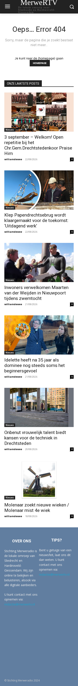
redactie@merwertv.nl (19, 604)
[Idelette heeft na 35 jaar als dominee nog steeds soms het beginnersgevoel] (39, 335)
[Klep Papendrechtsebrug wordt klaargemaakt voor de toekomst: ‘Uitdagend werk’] (39, 190)
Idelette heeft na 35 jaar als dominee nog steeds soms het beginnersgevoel (34, 365)
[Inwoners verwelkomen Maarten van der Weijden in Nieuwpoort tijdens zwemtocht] (39, 262)
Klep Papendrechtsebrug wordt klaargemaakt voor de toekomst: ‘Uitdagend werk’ (36, 220)
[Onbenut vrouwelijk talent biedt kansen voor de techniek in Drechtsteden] (39, 407)
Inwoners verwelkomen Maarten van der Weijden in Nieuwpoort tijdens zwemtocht (36, 293)
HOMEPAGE (40, 63)
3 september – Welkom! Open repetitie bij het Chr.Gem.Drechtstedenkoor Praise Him (38, 145)
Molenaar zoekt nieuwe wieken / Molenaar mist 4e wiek (36, 507)
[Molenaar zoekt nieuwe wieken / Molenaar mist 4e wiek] (39, 479)
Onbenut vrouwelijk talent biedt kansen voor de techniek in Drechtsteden (35, 438)
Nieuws (10, 129)
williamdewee (13, 159)
